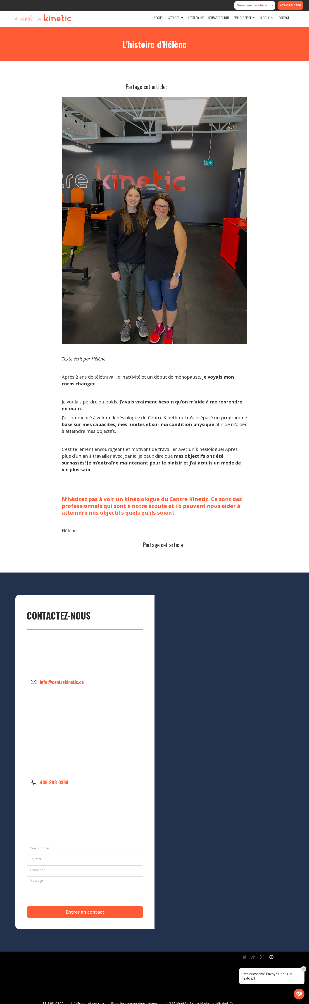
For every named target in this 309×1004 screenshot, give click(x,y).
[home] (43, 17)
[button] (176, 17)
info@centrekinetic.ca (62, 681)
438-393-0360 (290, 5)
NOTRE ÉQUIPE (196, 17)
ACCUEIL (159, 17)
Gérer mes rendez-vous (255, 5)
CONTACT (283, 17)
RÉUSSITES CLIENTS (218, 17)
